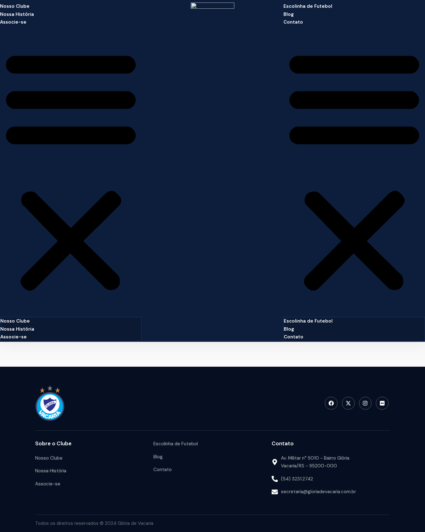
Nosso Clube (15, 6)
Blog (288, 14)
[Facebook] (331, 403)
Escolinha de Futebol (307, 6)
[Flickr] (382, 403)
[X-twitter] (348, 403)
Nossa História (17, 14)
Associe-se (13, 22)
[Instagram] (365, 403)
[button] (71, 170)
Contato (293, 22)
